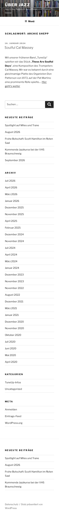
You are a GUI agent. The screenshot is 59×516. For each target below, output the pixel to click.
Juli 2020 (10, 341)
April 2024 (11, 254)
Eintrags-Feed (13, 416)
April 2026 (11, 187)
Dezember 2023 (14, 274)
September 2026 (15, 160)
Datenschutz (11, 504)
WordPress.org (13, 422)
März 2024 (11, 261)
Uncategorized (13, 389)
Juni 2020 (10, 348)
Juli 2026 (10, 180)
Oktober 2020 (13, 335)
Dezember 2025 (14, 207)
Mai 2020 (10, 355)
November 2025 (14, 214)
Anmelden (11, 409)
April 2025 (11, 221)
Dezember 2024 (14, 234)
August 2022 (12, 294)
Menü (31, 21)
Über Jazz (17, 4)
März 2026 (11, 194)
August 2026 (12, 132)
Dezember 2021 (14, 301)
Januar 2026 (12, 201)
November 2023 (14, 281)
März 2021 (11, 308)
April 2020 (11, 361)
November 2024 (14, 241)
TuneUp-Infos (13, 382)
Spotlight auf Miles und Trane (22, 125)
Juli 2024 (10, 247)
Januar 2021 (12, 315)
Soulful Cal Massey (19, 48)
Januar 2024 (12, 267)
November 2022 (14, 288)
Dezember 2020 (14, 321)
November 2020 (14, 328)
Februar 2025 (13, 227)
